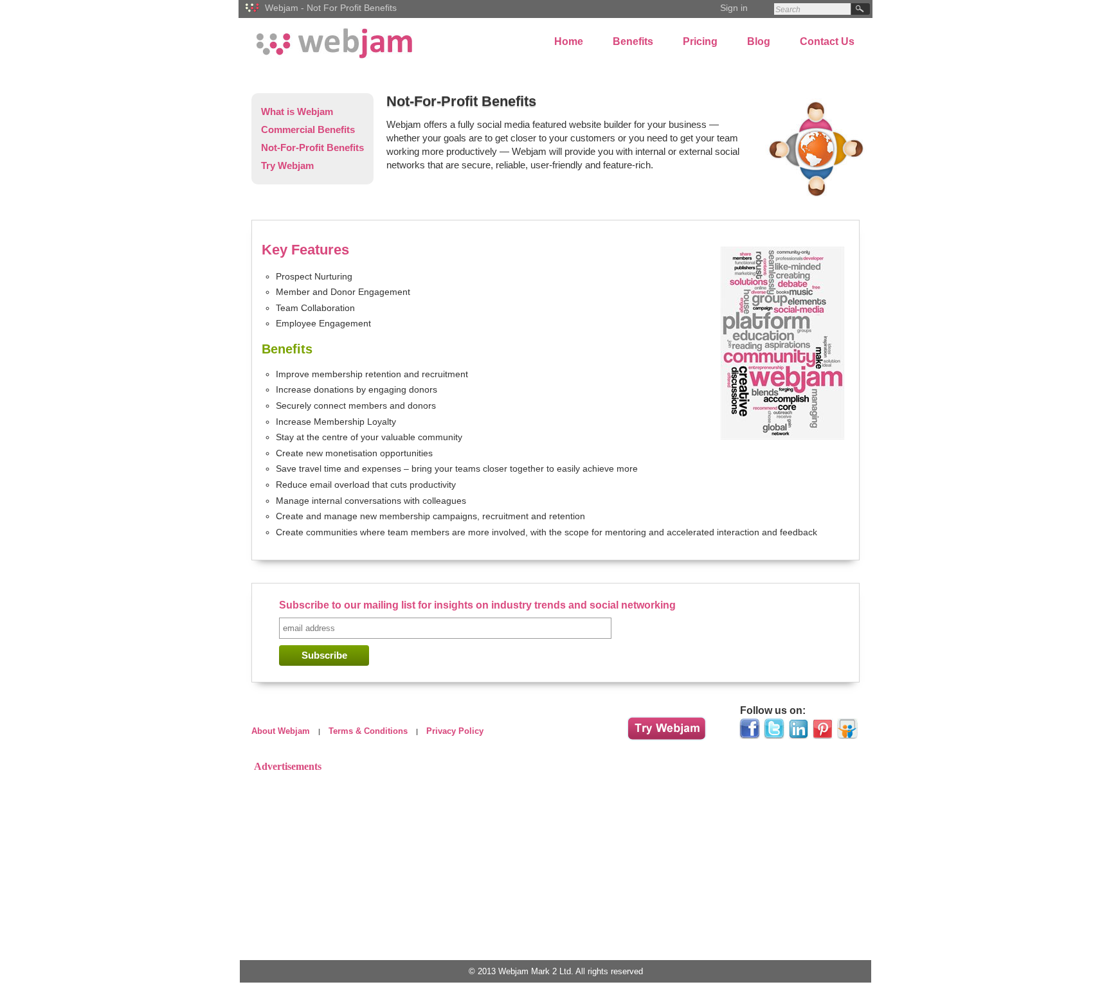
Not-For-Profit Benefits (312, 147)
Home (568, 41)
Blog (758, 41)
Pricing (700, 41)
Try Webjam (287, 165)
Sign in (734, 8)
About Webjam (280, 731)
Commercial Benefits (308, 129)
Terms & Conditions (368, 731)
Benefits (633, 41)
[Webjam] (253, 15)
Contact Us (827, 41)
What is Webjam (297, 111)
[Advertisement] (555, 866)
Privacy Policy (454, 731)
